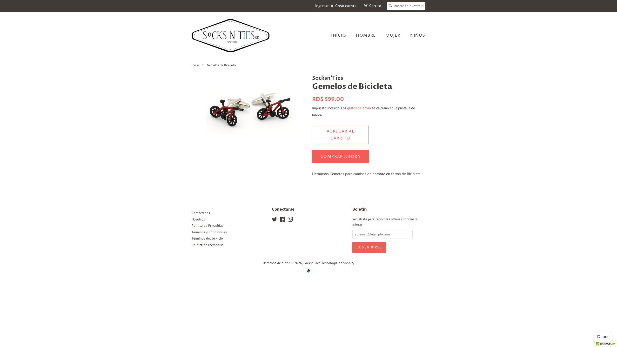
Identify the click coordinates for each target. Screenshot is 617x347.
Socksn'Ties (311, 263)
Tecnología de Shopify (338, 263)
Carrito (375, 6)
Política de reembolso (208, 245)
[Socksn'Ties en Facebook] (282, 220)
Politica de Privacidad (208, 225)
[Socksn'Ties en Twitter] (274, 220)
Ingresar (322, 6)
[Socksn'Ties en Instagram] (290, 220)
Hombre (366, 35)
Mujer (393, 35)
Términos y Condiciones (209, 232)
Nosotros (198, 219)
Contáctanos (201, 213)
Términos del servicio (207, 238)
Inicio (338, 35)
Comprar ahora (341, 156)
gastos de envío (359, 108)
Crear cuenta (345, 6)
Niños (417, 35)
